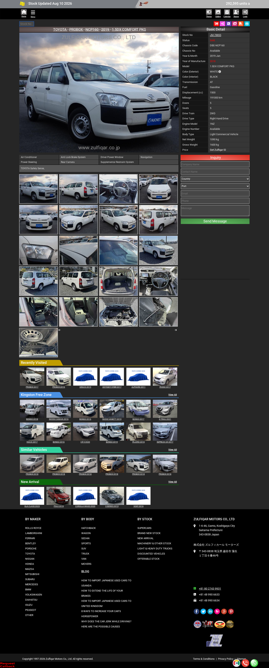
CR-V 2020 (85, 442)
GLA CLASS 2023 (32, 506)
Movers (86, 563)
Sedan (85, 538)
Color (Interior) (190, 76)
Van (83, 558)
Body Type (188, 134)
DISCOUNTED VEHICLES (151, 553)
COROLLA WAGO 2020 (85, 506)
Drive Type (188, 118)
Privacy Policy (225, 658)
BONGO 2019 (112, 442)
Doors (185, 102)
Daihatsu (31, 599)
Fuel (184, 87)
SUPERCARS (144, 528)
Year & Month (189, 55)
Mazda (29, 569)
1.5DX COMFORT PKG (129, 29)
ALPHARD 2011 (139, 387)
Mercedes (31, 584)
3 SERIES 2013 (112, 506)
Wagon (86, 533)
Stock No (187, 34)
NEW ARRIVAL (145, 538)
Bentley (30, 543)
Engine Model (189, 123)
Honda (29, 563)
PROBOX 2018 (32, 474)
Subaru (30, 579)
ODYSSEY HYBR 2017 (112, 387)
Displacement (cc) (192, 92)
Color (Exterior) (190, 71)
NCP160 (92, 29)
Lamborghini (33, 533)
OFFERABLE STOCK (148, 558)
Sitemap (241, 658)
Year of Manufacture (193, 61)
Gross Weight (190, 144)
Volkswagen (33, 594)
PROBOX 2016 (58, 387)
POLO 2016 (59, 506)
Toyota (30, 553)
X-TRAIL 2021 (165, 419)
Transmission (190, 82)
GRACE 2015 (85, 387)
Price (185, 149)
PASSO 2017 (165, 387)
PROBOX (76, 29)
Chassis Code (190, 45)
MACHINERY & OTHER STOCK (154, 543)
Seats (185, 108)
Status (186, 40)
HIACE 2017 (32, 442)
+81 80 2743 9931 (210, 588)
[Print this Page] (247, 23)
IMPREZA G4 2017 (165, 442)
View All (172, 394)
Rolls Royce (33, 528)
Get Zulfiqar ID (218, 149)
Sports (86, 543)
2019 (105, 29)
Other (29, 615)
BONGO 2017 (138, 419)
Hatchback (88, 528)
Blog (85, 571)
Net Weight (188, 139)
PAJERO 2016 (138, 442)
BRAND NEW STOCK (148, 533)
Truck (85, 553)
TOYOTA (60, 29)
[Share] (222, 23)
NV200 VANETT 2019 (112, 419)
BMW (28, 589)
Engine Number (190, 128)
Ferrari (30, 538)
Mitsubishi (32, 574)
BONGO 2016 (85, 419)
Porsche (30, 548)
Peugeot (30, 610)
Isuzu (28, 604)
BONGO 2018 (32, 419)
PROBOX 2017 (32, 387)
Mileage (186, 97)
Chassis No (188, 50)
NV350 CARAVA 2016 (59, 419)
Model (185, 66)
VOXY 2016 (139, 506)
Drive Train (188, 113)
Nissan (29, 558)
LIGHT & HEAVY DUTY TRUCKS (154, 548)
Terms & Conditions (204, 658)
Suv (83, 548)
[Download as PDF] (241, 23)
